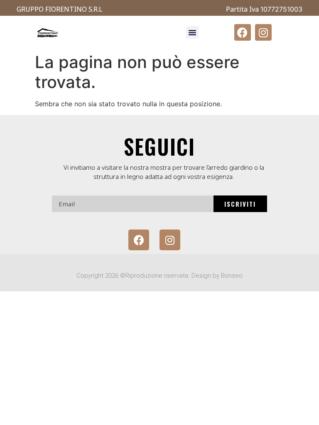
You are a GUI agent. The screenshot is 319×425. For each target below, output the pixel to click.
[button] (192, 32)
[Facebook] (242, 32)
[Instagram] (263, 32)
